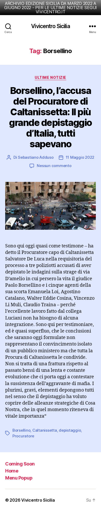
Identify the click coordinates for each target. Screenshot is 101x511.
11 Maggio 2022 (80, 157)
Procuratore (23, 435)
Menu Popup (18, 478)
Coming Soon (20, 464)
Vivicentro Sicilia (50, 26)
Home (11, 471)
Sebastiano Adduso (36, 157)
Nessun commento (54, 165)
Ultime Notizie (50, 77)
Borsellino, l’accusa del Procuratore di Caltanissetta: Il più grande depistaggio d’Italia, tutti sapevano (50, 117)
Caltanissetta (44, 430)
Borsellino (21, 430)
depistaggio (70, 430)
